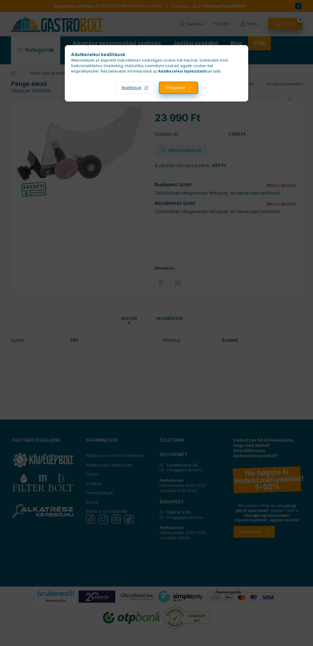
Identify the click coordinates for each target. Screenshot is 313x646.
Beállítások (132, 87)
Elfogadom (175, 87)
